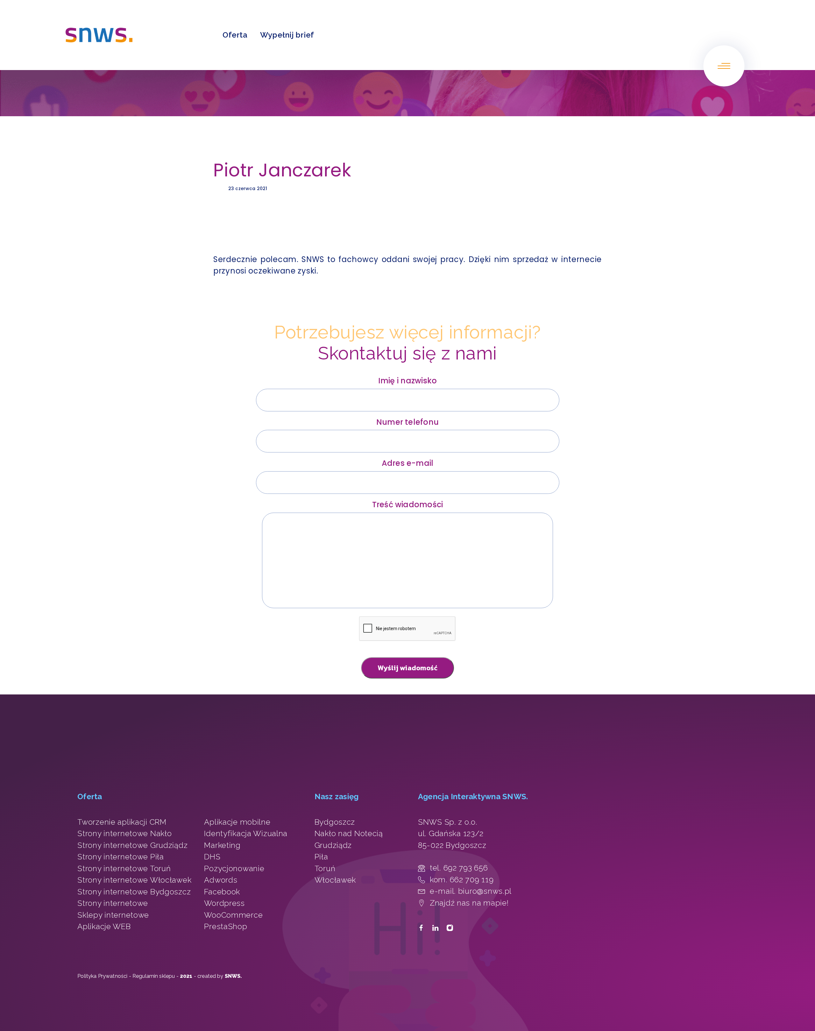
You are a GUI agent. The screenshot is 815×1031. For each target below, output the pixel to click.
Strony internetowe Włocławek (134, 880)
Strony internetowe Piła (120, 856)
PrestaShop (225, 926)
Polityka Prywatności (102, 976)
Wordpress (224, 903)
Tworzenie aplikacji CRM (122, 822)
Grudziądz (333, 845)
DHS (212, 856)
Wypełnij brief (287, 34)
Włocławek (335, 880)
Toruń (325, 868)
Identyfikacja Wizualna (245, 833)
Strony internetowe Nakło (124, 833)
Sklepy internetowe (113, 915)
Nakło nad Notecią (349, 833)
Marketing (222, 845)
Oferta (235, 34)
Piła (321, 856)
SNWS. (233, 976)
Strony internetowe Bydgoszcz (134, 891)
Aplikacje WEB (104, 926)
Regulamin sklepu (153, 976)
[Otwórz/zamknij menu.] (724, 66)
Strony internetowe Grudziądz (132, 845)
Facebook (222, 891)
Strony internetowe (112, 903)
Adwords (220, 880)
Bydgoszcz (335, 822)
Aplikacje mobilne (237, 822)
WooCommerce (233, 915)
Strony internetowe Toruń (124, 868)
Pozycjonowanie (234, 868)
